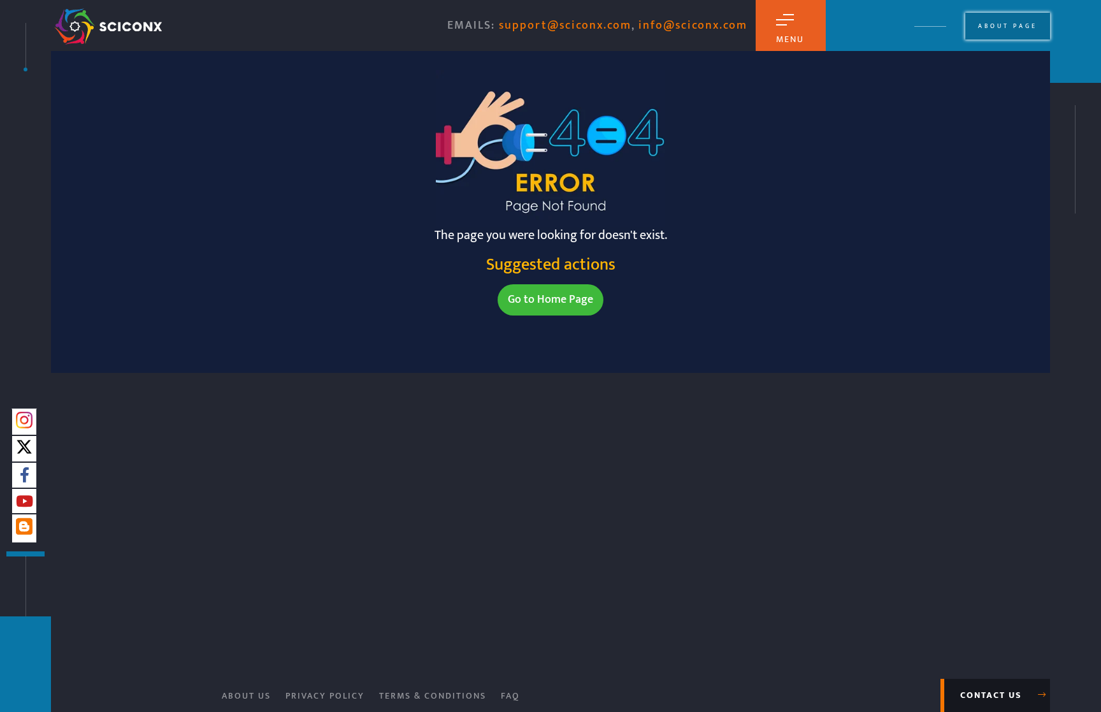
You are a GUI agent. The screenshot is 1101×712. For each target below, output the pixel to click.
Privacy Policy (324, 695)
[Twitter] (24, 450)
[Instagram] (24, 424)
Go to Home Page (550, 299)
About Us (246, 695)
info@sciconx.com (692, 25)
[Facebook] (24, 476)
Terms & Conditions (432, 695)
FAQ (510, 695)
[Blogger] (24, 531)
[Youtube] (24, 502)
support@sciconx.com (565, 25)
